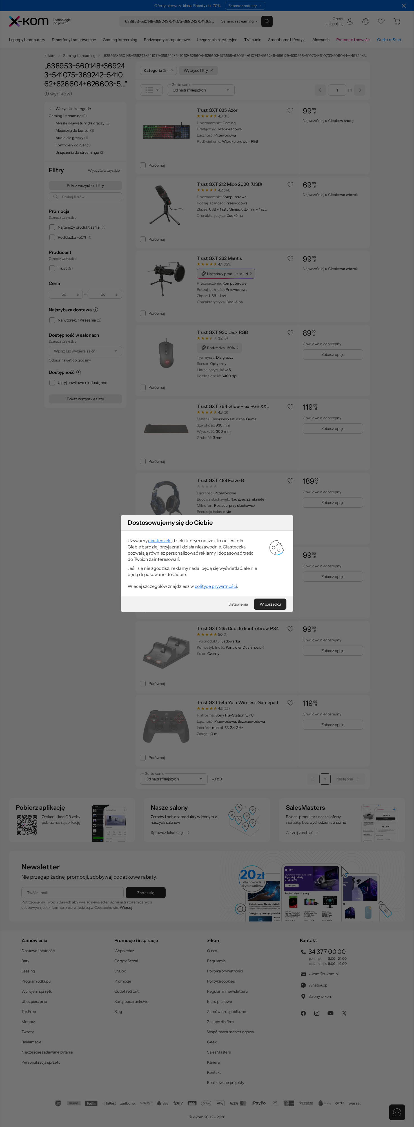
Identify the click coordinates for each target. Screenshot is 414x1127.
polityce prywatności (216, 586)
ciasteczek (159, 540)
